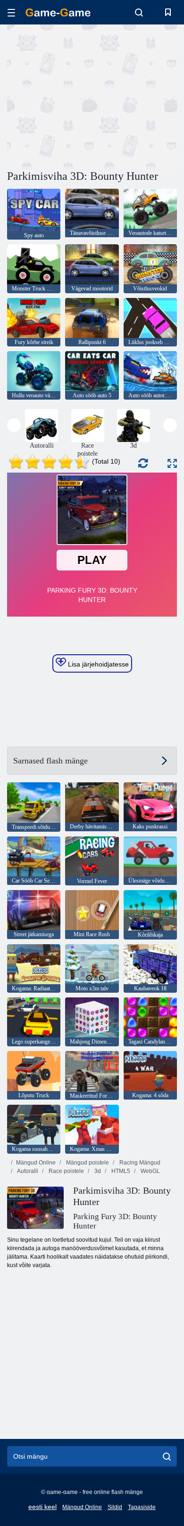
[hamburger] (11, 12)
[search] (167, 1456)
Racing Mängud (139, 1162)
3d (97, 1171)
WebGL (149, 1171)
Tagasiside (142, 1507)
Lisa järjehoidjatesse (97, 664)
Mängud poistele (87, 1162)
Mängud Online (36, 1162)
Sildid (115, 1507)
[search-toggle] (139, 12)
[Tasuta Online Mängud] (58, 12)
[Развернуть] (172, 463)
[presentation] (14, 425)
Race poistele (65, 1171)
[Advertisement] (87, 95)
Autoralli (27, 1171)
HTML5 (120, 1171)
